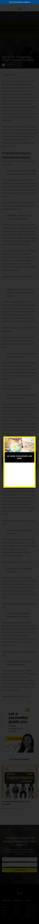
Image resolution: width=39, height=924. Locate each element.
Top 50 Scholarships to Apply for (19, 2)
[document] (19, 462)
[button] (31, 440)
